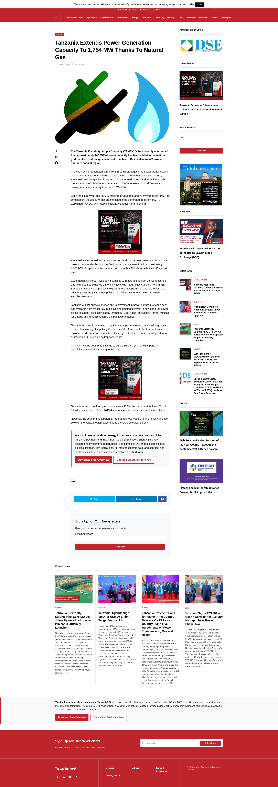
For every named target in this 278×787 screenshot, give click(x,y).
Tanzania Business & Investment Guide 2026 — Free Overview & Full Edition (201, 109)
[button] (56, 17)
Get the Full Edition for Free (133, 459)
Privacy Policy (113, 776)
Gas (73, 481)
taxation (89, 447)
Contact (110, 768)
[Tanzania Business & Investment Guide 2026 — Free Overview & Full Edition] (201, 85)
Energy (59, 34)
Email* (182, 137)
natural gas (96, 159)
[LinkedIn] (63, 777)
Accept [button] (199, 4)
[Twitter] (57, 777)
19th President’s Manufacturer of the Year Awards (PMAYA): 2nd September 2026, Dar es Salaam (206, 360)
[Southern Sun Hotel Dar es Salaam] (201, 184)
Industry (197, 349)
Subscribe (209, 743)
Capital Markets (200, 280)
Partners (135, 768)
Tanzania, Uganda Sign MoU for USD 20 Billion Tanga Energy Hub (113, 616)
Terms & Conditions (161, 769)
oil (72, 337)
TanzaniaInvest (65, 768)
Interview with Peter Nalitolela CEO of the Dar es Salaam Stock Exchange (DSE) (200, 253)
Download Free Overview (93, 459)
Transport (197, 302)
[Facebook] (69, 777)
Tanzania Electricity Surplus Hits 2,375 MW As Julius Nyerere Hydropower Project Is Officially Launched (208, 335)
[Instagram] (76, 777)
